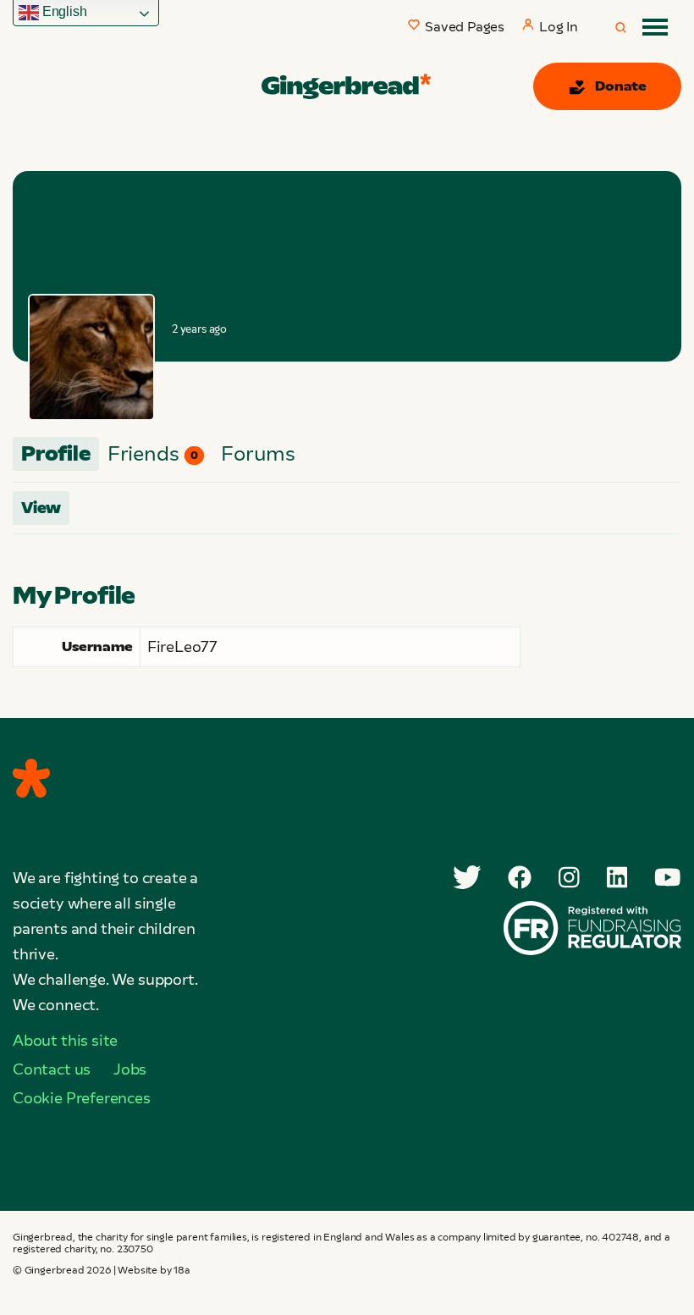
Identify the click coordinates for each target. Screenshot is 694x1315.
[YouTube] (667, 877)
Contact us (52, 1069)
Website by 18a (154, 1270)
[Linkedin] (617, 877)
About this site (65, 1040)
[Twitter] (467, 877)
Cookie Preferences (82, 1098)
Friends (152, 453)
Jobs (129, 1069)
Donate (621, 86)
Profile (56, 453)
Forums (258, 453)
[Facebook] (520, 877)
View (41, 508)
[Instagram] (569, 877)
